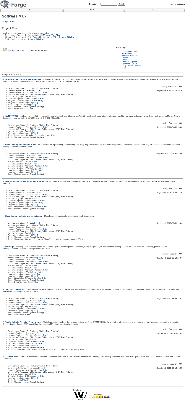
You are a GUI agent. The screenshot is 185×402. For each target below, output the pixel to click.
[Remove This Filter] (52, 35)
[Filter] (38, 90)
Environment (127, 54)
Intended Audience (130, 56)
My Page (93, 10)
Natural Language (129, 62)
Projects (154, 10)
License (125, 58)
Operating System (129, 64)
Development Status (16, 50)
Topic (124, 68)
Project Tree (8, 21)
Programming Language (132, 66)
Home (31, 10)
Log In (173, 4)
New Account (180, 4)
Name (124, 60)
